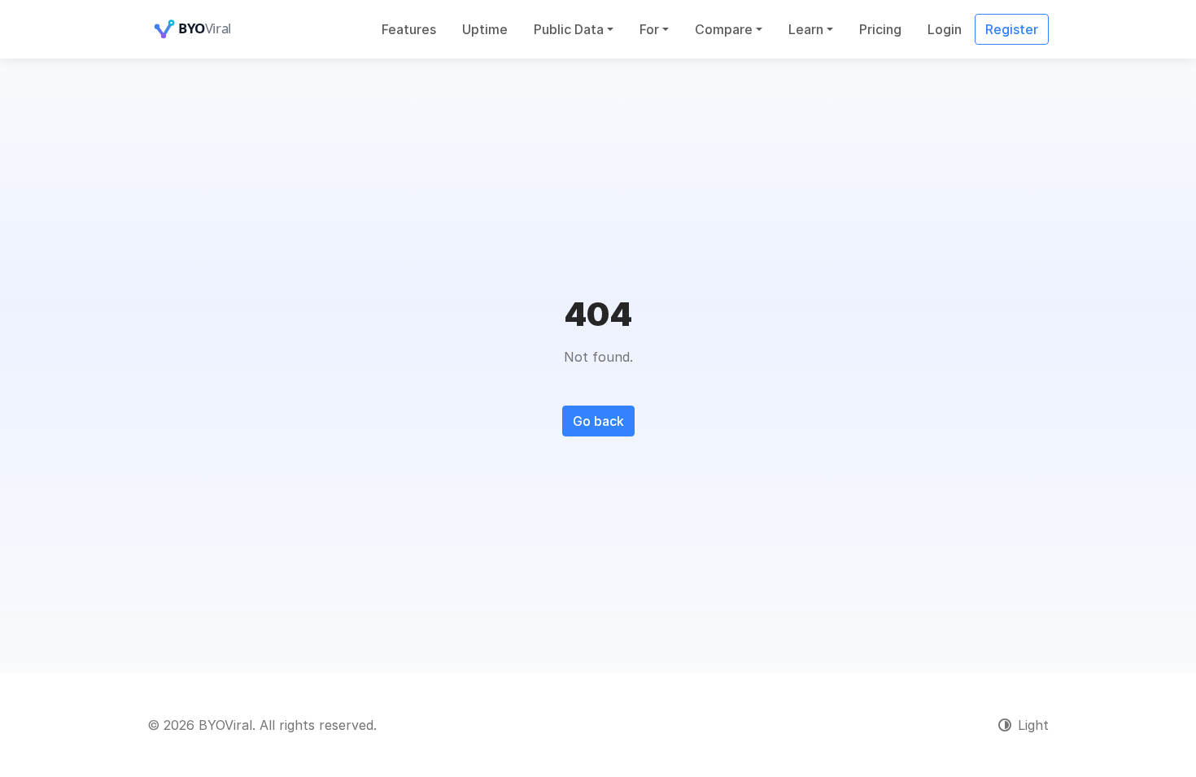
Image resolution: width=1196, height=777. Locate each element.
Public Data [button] (569, 29)
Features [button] (409, 29)
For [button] (649, 29)
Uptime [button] (485, 29)
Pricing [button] (880, 29)
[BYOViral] (212, 29)
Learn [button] (805, 29)
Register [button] (1011, 29)
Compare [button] (724, 29)
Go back (598, 421)
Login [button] (945, 29)
